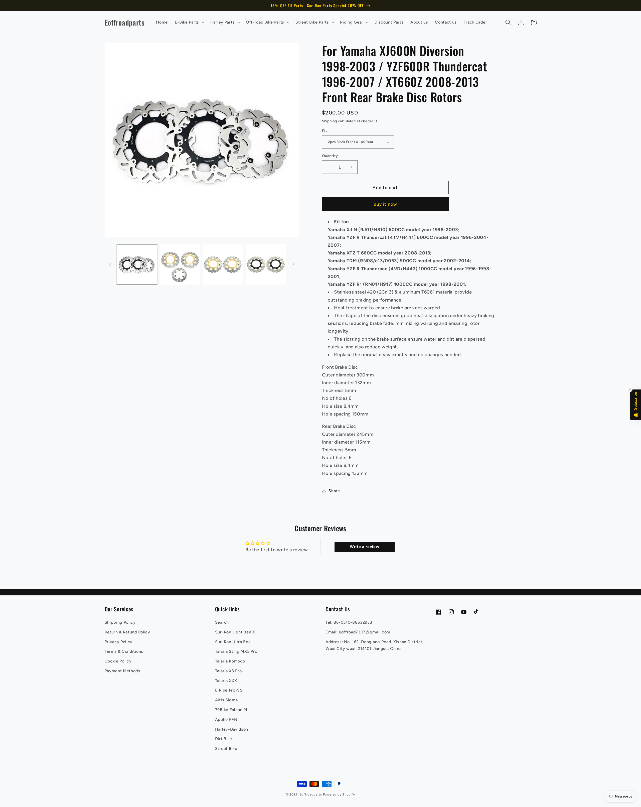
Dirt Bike (223, 738)
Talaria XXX (226, 680)
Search (222, 622)
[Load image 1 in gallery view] (137, 264)
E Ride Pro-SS (229, 690)
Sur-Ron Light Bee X (235, 632)
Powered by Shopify (339, 794)
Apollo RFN (226, 719)
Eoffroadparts (310, 794)
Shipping (329, 121)
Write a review (364, 546)
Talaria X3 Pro (228, 670)
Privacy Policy (119, 641)
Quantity (330, 156)
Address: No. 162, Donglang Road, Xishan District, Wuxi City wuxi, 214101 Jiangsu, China (375, 645)
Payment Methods (122, 670)
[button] (189, 22)
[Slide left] (110, 264)
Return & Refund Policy (127, 632)
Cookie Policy (118, 661)
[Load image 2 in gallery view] (180, 264)
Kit (324, 130)
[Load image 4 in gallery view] (266, 264)
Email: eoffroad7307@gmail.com (358, 632)
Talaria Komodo (230, 661)
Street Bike (226, 748)
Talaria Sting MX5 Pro (236, 651)
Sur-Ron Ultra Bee (233, 641)
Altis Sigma (226, 700)
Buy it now (385, 204)
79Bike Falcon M (231, 709)
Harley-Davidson (231, 729)
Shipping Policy (120, 622)
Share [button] (334, 490)
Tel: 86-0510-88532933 (349, 622)
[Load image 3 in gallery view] (223, 264)
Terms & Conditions (124, 651)
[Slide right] (293, 264)
